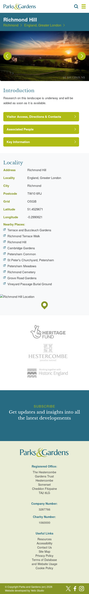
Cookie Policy (44, 568)
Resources (44, 539)
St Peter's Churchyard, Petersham (30, 260)
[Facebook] (74, 588)
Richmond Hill (16, 242)
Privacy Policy (44, 555)
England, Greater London (42, 25)
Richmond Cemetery (21, 272)
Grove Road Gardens (22, 278)
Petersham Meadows (21, 266)
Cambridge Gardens (21, 248)
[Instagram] (81, 588)
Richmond (10, 25)
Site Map (44, 551)
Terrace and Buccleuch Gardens (29, 230)
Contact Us (44, 547)
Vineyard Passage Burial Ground (29, 284)
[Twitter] (68, 588)
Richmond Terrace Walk (23, 236)
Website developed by (24, 590)
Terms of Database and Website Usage (44, 562)
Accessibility (44, 543)
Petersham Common (21, 254)
